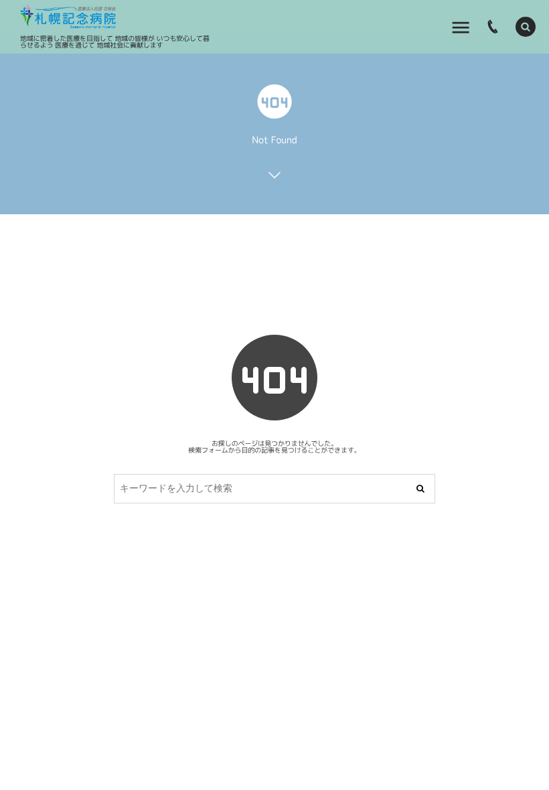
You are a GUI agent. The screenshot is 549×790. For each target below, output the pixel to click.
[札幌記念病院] (68, 17)
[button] (526, 27)
